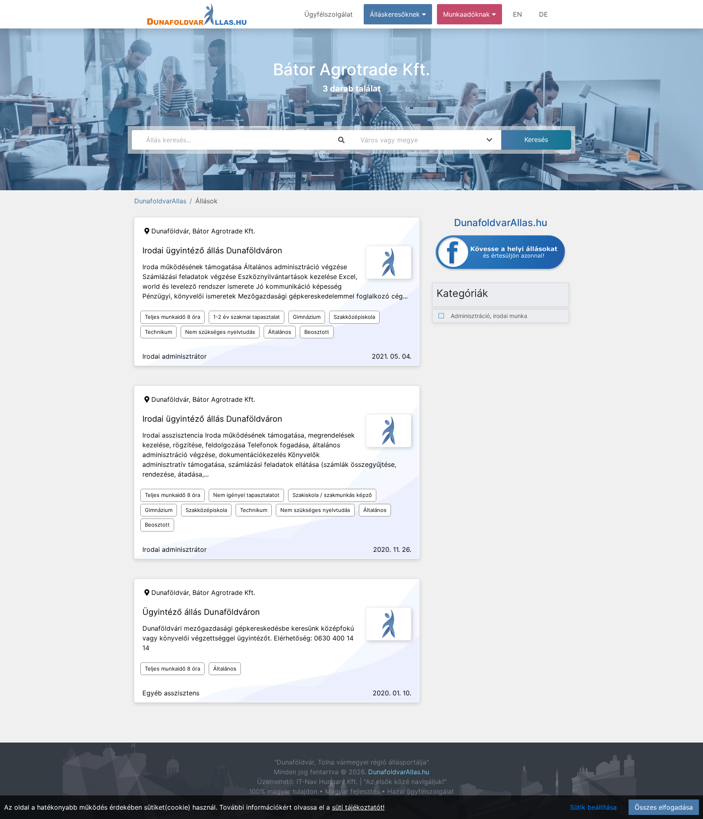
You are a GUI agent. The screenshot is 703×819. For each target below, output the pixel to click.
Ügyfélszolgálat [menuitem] (328, 14)
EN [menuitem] (517, 14)
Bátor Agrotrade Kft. (223, 231)
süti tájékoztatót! (358, 807)
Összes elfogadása (664, 807)
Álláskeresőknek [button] (396, 14)
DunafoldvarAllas (160, 201)
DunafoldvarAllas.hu (398, 772)
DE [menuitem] (543, 14)
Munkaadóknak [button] (467, 14)
